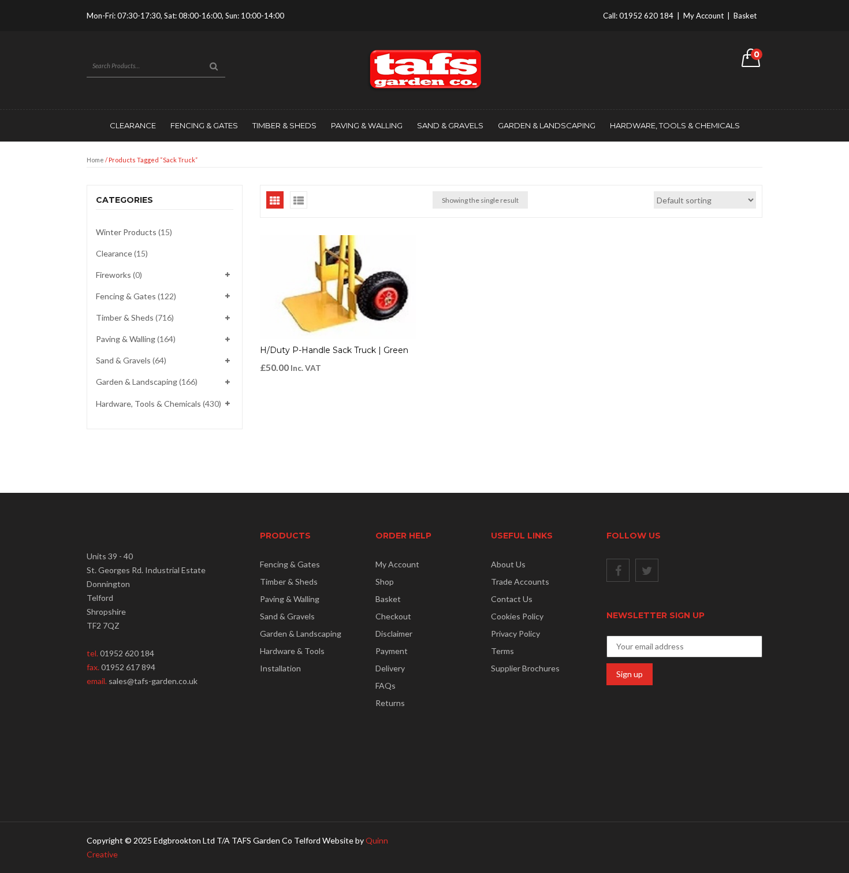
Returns (390, 703)
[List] (298, 200)
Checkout (393, 616)
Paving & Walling (367, 125)
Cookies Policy (517, 616)
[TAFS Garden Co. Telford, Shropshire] (424, 69)
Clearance (114, 253)
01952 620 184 (646, 15)
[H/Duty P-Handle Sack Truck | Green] (338, 287)
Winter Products (126, 232)
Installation (280, 668)
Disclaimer (393, 633)
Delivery (390, 668)
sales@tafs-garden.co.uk (153, 681)
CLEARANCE (133, 125)
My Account (703, 15)
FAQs (385, 685)
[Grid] (275, 200)
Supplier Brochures (525, 668)
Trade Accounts (520, 581)
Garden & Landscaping (546, 125)
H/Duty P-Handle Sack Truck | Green (334, 350)
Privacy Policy (515, 633)
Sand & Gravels (450, 125)
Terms (502, 651)
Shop (384, 581)
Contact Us (512, 599)
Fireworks (113, 275)
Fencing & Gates (204, 125)
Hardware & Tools (292, 651)
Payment (391, 651)
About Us (508, 564)
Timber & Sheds (284, 125)
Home (95, 160)
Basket (745, 15)
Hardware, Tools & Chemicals (675, 125)
